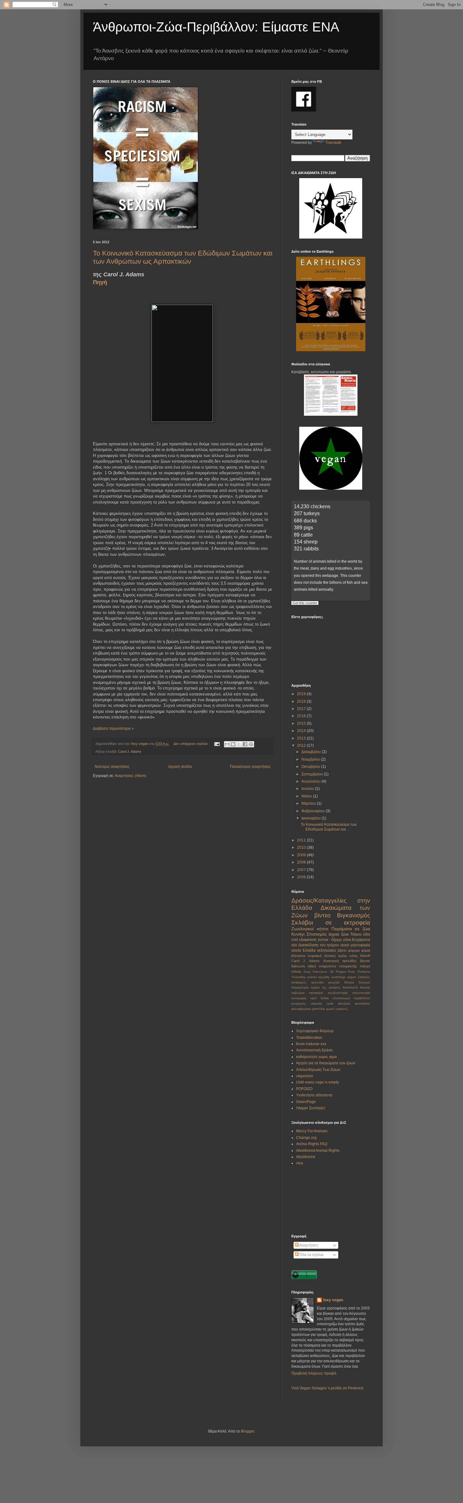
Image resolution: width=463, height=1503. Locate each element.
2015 (302, 723)
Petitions (363, 971)
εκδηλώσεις (326, 950)
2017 (302, 708)
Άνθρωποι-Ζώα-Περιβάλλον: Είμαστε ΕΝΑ (216, 27)
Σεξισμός (364, 977)
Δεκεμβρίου (311, 752)
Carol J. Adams (129, 751)
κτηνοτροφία (361, 992)
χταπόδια (318, 1008)
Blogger (247, 1431)
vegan (351, 977)
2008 (302, 862)
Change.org (306, 1137)
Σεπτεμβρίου (312, 774)
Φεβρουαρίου (313, 811)
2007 (302, 870)
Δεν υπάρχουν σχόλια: (191, 744)
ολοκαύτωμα (341, 998)
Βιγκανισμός (353, 915)
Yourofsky (298, 977)
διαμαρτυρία (300, 987)
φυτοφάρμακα (301, 1008)
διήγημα (364, 982)
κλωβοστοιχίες (338, 992)
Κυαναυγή (331, 961)
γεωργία (334, 982)
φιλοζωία (344, 1003)
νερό (313, 998)
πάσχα (365, 966)
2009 (302, 855)
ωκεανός (341, 1008)
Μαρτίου (309, 803)
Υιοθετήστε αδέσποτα (314, 1095)
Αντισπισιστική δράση (314, 1050)
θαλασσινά (350, 987)
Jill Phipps (338, 971)
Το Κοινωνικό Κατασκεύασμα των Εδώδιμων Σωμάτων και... (329, 826)
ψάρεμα (354, 950)
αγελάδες (349, 961)
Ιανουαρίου (311, 818)
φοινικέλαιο (362, 1003)
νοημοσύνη (327, 966)
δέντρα (349, 982)
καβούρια (298, 992)
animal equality (318, 977)
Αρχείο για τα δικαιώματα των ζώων (325, 1063)
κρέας (342, 956)
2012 (302, 745)
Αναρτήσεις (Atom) (130, 776)
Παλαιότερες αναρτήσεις (250, 766)
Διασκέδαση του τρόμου (319, 945)
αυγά (344, 945)
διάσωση (298, 966)
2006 (302, 877)
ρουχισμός (298, 1003)
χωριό (330, 1008)
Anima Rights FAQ (311, 1144)
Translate (333, 142)
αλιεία (296, 950)
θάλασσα (298, 956)
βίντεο (322, 915)
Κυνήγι (298, 934)
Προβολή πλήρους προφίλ (313, 1373)
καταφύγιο (316, 992)
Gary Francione (316, 971)
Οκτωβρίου (311, 766)
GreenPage (306, 1102)
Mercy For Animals (312, 1131)
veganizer (304, 1076)
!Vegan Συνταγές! (310, 1108)
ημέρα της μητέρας (325, 987)
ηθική (312, 966)
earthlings (338, 977)
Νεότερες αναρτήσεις (112, 766)
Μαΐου (307, 796)
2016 (302, 716)
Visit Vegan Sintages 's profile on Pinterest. (327, 1388)
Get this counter (305, 603)
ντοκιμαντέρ (348, 966)
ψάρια (365, 950)
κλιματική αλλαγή (321, 956)
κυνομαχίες (299, 998)
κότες (354, 956)
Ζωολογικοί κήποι (309, 928)
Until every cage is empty (317, 1082)
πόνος (296, 971)
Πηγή (100, 282)
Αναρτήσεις (308, 1245)
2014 (302, 731)
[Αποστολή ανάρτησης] (217, 744)
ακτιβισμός (298, 982)
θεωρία (365, 987)
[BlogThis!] (233, 744)
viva (299, 1163)
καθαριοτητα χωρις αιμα (316, 1057)
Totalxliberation (309, 1037)
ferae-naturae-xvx (311, 1044)
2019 (302, 694)
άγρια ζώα (339, 934)
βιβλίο (342, 950)
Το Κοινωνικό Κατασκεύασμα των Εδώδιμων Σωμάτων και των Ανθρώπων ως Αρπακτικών (182, 257)
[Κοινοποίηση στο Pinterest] (251, 744)
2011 (302, 840)
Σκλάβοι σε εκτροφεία (330, 922)
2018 (302, 701)
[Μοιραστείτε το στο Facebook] (245, 744)
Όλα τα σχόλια (311, 1254)
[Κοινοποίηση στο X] (239, 744)
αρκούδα (317, 982)
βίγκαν (365, 961)
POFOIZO (304, 1089)
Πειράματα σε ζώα (350, 928)
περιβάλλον (362, 998)
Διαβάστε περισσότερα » (113, 728)
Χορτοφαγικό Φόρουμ (315, 1031)
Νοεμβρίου (311, 759)
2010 (302, 847)
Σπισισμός (316, 934)
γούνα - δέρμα (330, 939)
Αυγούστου (311, 781)
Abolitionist (305, 1157)
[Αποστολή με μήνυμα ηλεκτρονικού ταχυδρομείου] (227, 744)
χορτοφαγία (360, 945)
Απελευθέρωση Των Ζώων (318, 1069)
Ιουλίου (308, 788)
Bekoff (365, 956)
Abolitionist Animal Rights (318, 1150)
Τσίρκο (356, 934)
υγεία (330, 1003)
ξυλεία (325, 998)
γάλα (347, 939)
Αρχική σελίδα (180, 766)
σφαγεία (316, 1003)
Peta (351, 971)
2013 (302, 738)
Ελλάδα (309, 950)
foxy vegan (333, 1300)
